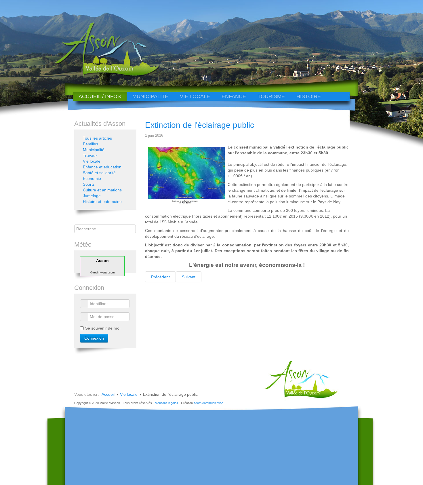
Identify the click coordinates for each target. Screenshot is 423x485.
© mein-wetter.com (102, 272)
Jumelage (92, 195)
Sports (89, 184)
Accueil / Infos (100, 96)
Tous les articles (97, 138)
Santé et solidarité (99, 172)
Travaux (90, 155)
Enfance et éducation (102, 167)
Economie (92, 178)
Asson (102, 260)
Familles (90, 144)
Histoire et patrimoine (102, 201)
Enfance (234, 96)
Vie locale (195, 96)
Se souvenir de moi (102, 328)
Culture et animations (102, 190)
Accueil (108, 394)
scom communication (208, 403)
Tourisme (271, 96)
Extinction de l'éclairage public (199, 125)
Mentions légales (166, 403)
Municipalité (150, 96)
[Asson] (103, 75)
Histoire (308, 96)
